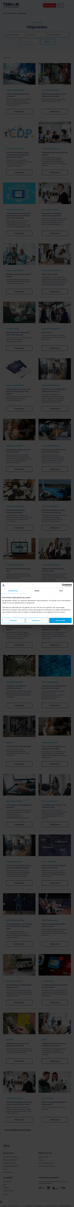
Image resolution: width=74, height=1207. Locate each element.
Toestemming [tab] (12, 590)
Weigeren (13, 620)
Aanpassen (36, 620)
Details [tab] (37, 590)
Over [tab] (61, 590)
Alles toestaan (60, 620)
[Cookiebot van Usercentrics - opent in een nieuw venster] (63, 585)
